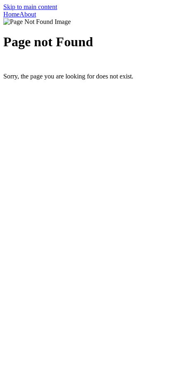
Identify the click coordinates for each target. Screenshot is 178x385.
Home (11, 14)
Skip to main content (30, 6)
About (27, 14)
